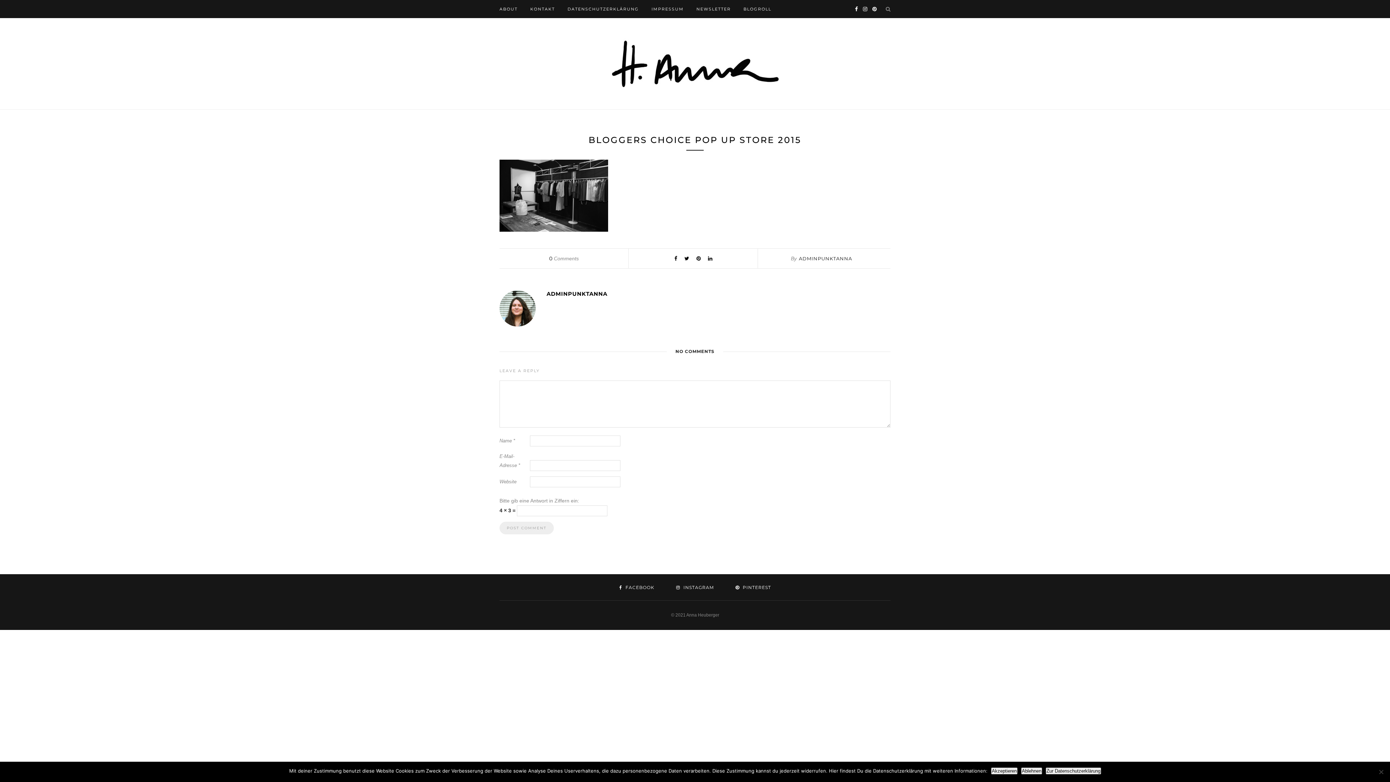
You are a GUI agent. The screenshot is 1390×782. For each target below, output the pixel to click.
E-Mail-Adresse (510, 461)
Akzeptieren (1004, 771)
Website (508, 481)
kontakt (542, 9)
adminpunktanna (825, 258)
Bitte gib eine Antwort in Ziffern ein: (539, 501)
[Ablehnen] (1381, 771)
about (509, 9)
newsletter (713, 9)
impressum (668, 9)
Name (507, 440)
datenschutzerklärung (603, 9)
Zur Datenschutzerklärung (1073, 771)
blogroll (757, 9)
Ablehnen (1031, 771)
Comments (564, 258)
